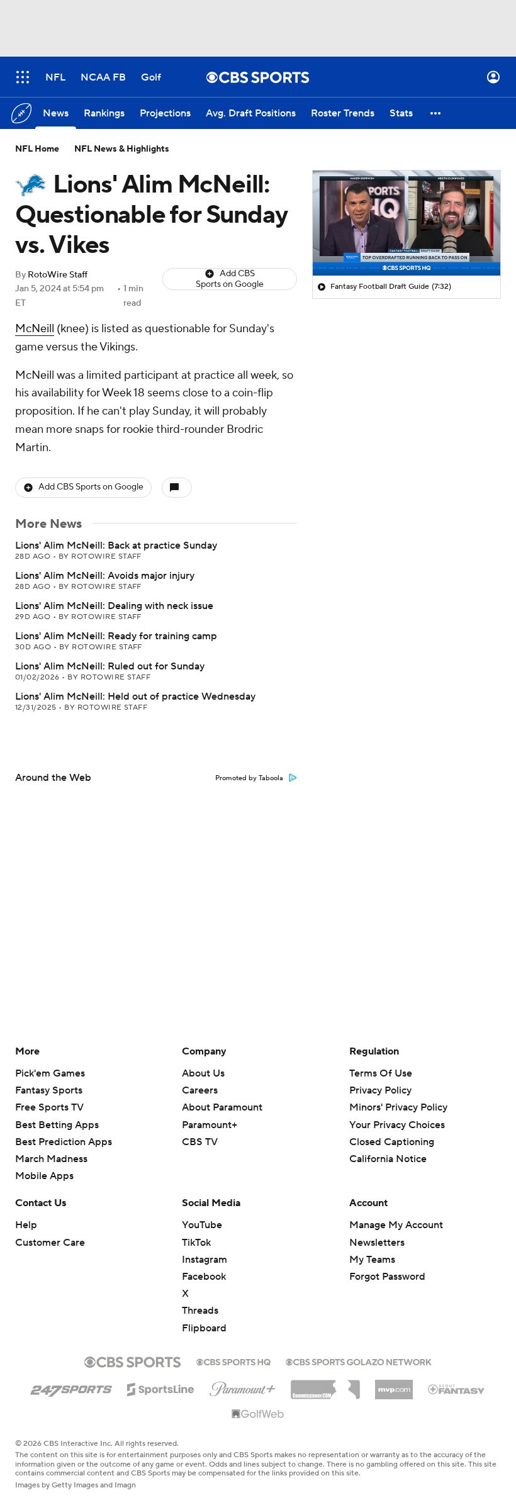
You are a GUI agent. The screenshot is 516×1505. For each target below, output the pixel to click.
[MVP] (394, 1385)
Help (26, 1225)
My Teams (372, 1259)
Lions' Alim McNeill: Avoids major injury (104, 575)
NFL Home (37, 149)
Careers (200, 1090)
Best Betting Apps (57, 1125)
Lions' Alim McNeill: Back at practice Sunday (116, 545)
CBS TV (200, 1142)
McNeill (34, 329)
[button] (23, 77)
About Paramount (222, 1107)
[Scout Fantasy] (457, 1388)
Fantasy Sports (48, 1090)
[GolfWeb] (258, 1414)
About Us (203, 1073)
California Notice (388, 1147)
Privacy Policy (380, 1090)
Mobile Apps (44, 1176)
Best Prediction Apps (63, 1142)
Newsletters (377, 1242)
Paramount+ (209, 1125)
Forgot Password (387, 1276)
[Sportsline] (160, 1387)
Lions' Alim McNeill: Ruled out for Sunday (110, 666)
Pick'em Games (50, 1073)
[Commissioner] (325, 1385)
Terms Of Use (380, 1073)
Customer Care (50, 1242)
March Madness (51, 1159)
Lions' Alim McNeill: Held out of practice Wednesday (135, 696)
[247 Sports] (71, 1387)
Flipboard (204, 1328)
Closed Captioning (391, 1130)
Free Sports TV (49, 1107)
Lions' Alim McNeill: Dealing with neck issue (114, 606)
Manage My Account (396, 1225)
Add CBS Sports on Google (230, 279)
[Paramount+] (243, 1386)
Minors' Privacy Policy (398, 1107)
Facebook (204, 1276)
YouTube (202, 1225)
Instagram (204, 1259)
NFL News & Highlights (121, 149)
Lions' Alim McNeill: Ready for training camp (116, 636)
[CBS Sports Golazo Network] (359, 1361)
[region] (406, 223)
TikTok (196, 1242)
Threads (200, 1310)
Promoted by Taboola (249, 778)
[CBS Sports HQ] (233, 1361)
